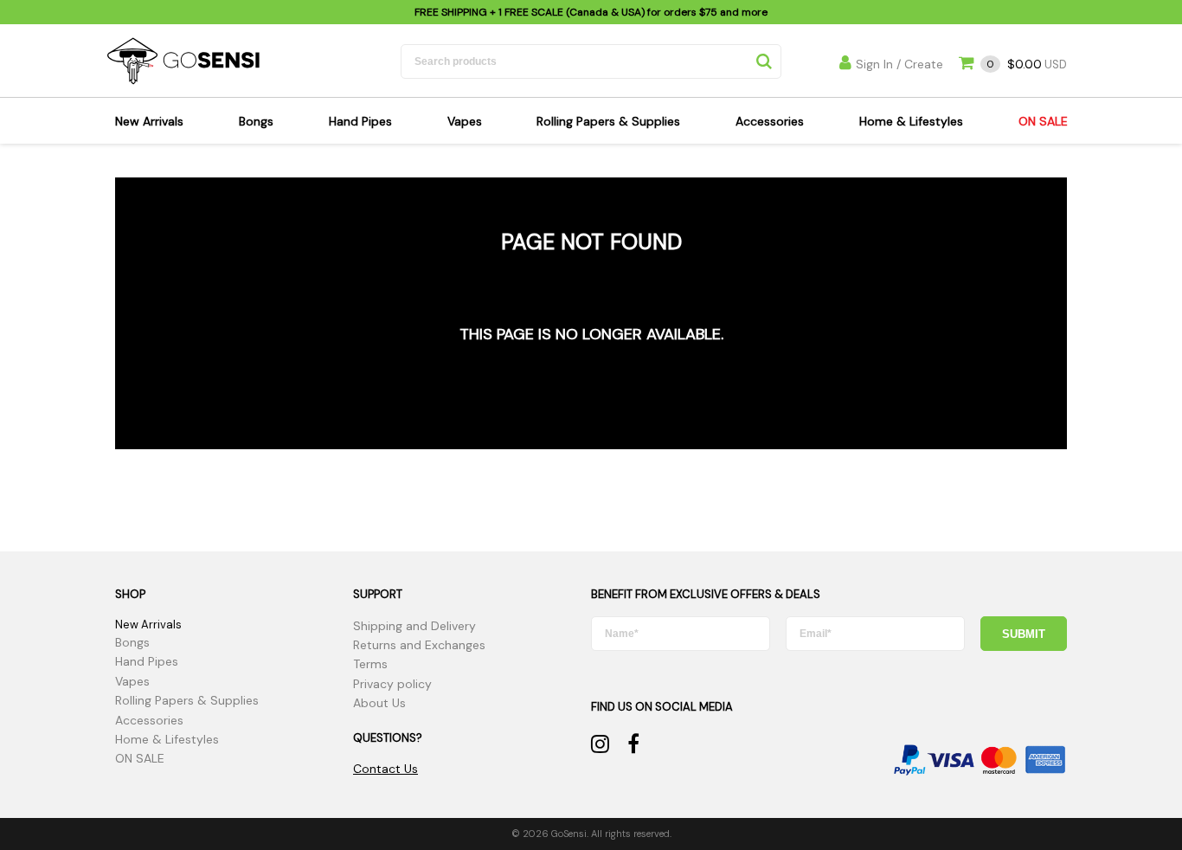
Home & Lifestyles (911, 121)
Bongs (256, 121)
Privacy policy (392, 684)
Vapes (464, 121)
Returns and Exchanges (419, 645)
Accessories (770, 121)
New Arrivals (149, 121)
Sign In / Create (899, 64)
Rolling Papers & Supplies (608, 121)
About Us (379, 703)
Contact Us (385, 768)
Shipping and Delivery (414, 626)
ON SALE (1043, 121)
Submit (1023, 634)
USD (1026, 64)
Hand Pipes (360, 121)
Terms (370, 664)
